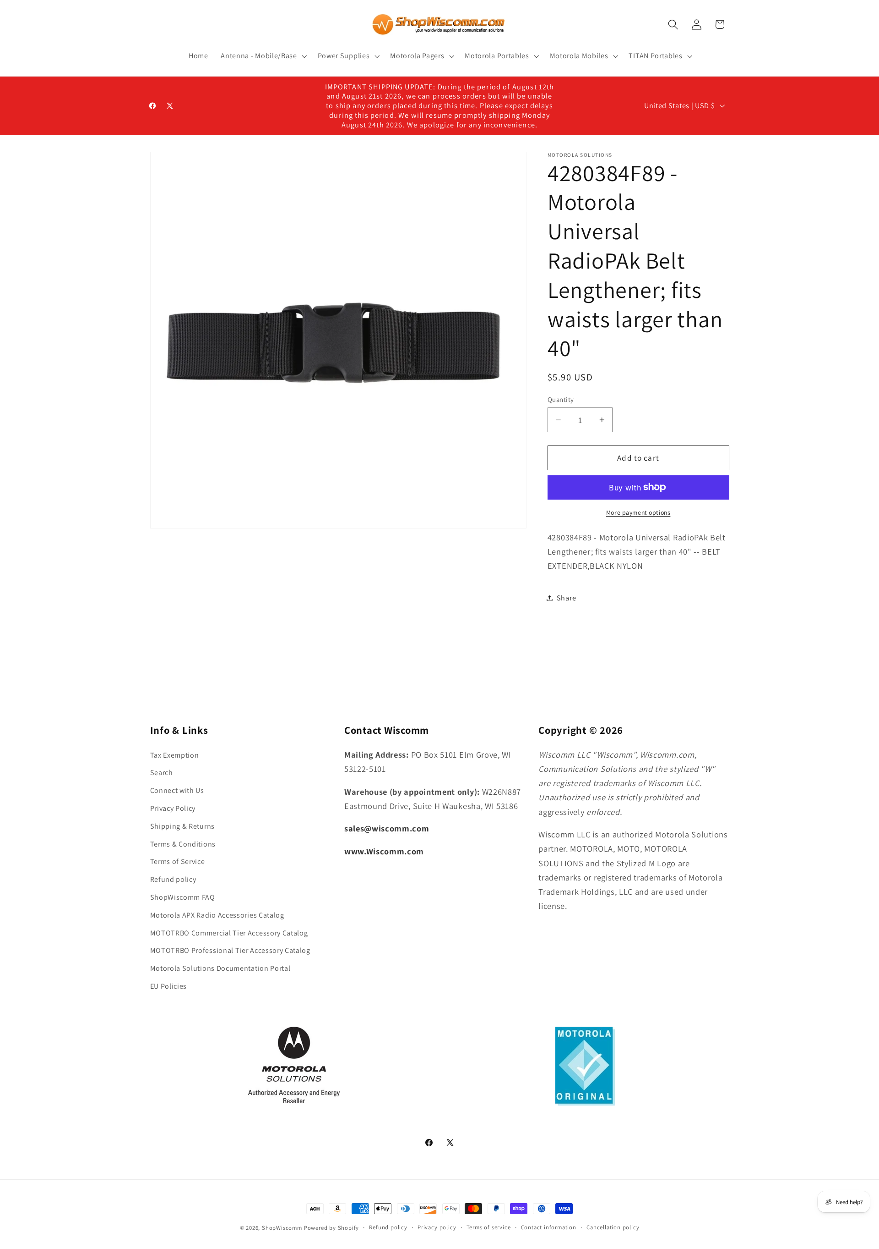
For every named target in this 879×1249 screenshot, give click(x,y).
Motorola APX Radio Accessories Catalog (217, 915)
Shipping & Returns (182, 826)
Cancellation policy (612, 1227)
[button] (262, 56)
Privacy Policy (173, 809)
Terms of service (489, 1227)
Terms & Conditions (183, 844)
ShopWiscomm (282, 1228)
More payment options (638, 512)
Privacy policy (437, 1227)
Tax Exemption (174, 755)
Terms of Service (177, 862)
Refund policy (173, 880)
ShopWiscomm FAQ (182, 897)
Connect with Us (177, 791)
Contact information (548, 1227)
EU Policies (168, 986)
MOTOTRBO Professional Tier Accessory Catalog (230, 951)
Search (161, 773)
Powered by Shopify (331, 1228)
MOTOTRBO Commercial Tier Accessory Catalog (229, 933)
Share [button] (566, 598)
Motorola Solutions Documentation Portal (220, 969)
